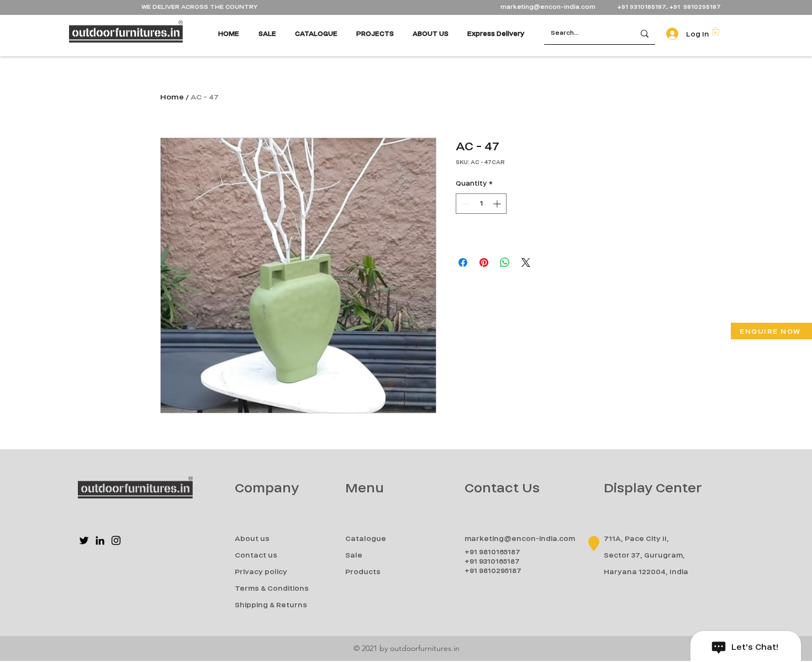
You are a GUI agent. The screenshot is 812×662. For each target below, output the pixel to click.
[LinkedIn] (100, 540)
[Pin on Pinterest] (484, 262)
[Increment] (498, 203)
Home (172, 97)
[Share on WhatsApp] (505, 262)
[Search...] (644, 33)
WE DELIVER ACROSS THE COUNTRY (199, 7)
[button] (715, 31)
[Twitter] (84, 540)
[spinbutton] (481, 203)
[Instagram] (116, 540)
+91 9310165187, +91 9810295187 (669, 7)
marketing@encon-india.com (547, 7)
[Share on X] (525, 262)
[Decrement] (464, 203)
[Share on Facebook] (463, 262)
